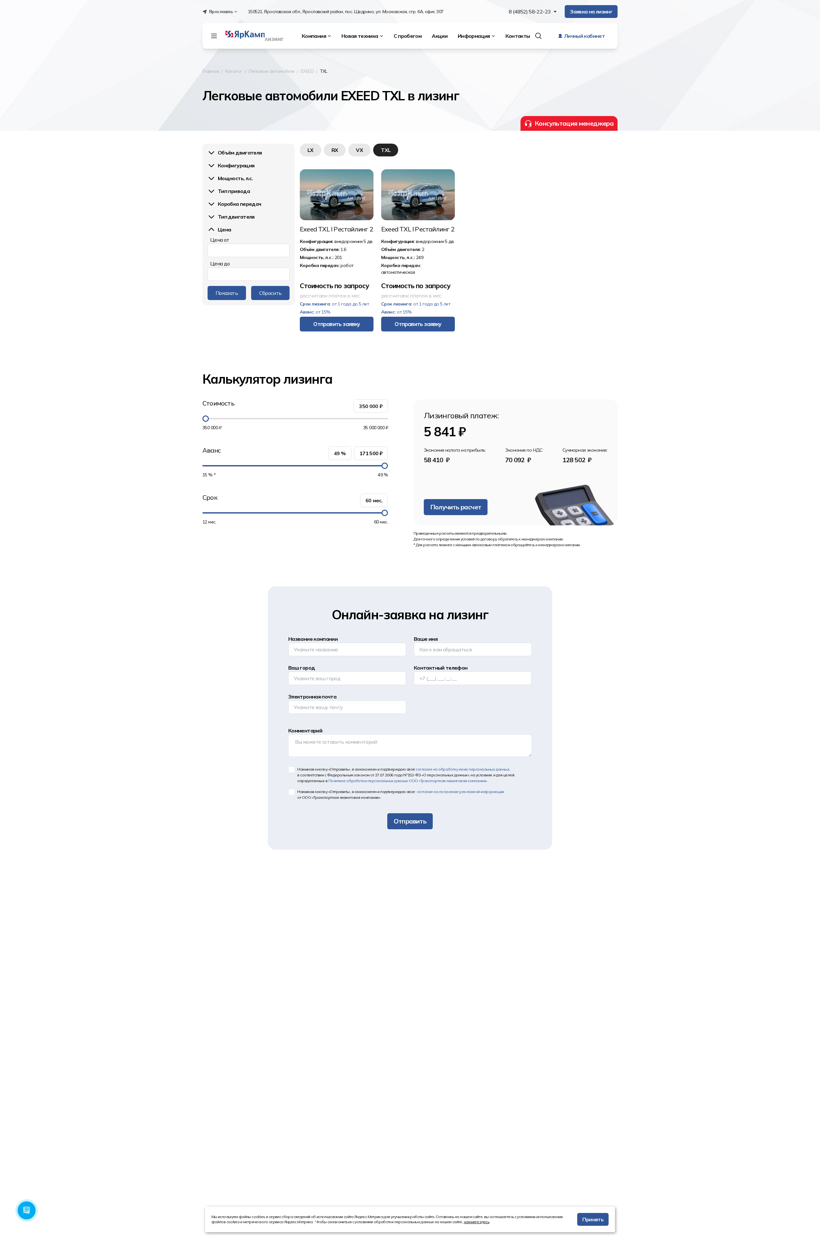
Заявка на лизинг (591, 11)
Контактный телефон (440, 667)
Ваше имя (426, 639)
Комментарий (305, 730)
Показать (227, 293)
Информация (474, 36)
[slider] (205, 418)
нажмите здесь (476, 1221)
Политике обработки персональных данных (407, 780)
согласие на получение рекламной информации (460, 791)
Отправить (410, 821)
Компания (314, 36)
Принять (592, 1219)
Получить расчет (455, 507)
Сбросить (270, 293)
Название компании (313, 639)
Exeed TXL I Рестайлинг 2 (336, 229)
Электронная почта (312, 696)
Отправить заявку (336, 324)
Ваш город (301, 667)
